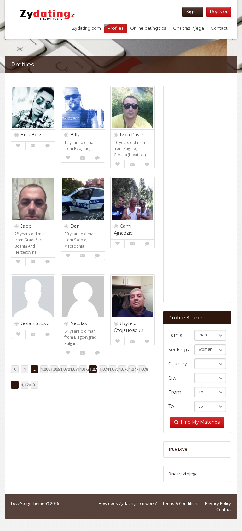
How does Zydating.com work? (128, 503)
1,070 (63, 369)
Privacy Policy (218, 503)
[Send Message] (33, 145)
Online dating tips (148, 28)
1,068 (44, 369)
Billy (75, 135)
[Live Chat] (47, 145)
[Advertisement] (197, 197)
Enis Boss (31, 135)
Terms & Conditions (180, 503)
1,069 (54, 369)
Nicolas (78, 323)
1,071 (73, 369)
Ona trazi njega (188, 28)
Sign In (193, 11)
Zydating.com (86, 28)
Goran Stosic (34, 323)
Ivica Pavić (131, 135)
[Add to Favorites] (18, 145)
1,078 (142, 369)
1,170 (24, 385)
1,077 (132, 369)
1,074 (103, 369)
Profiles (115, 28)
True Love (177, 449)
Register (219, 11)
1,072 (83, 369)
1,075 (112, 369)
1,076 (122, 369)
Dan (75, 226)
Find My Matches (200, 422)
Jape (26, 226)
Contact (219, 28)
